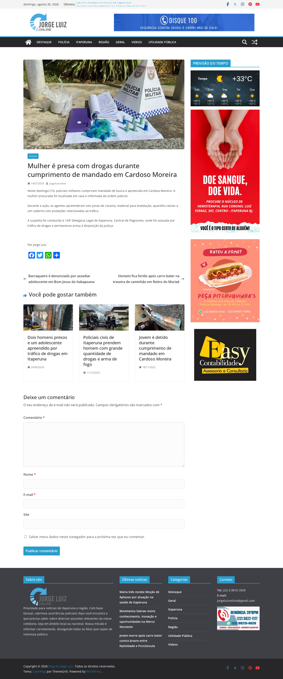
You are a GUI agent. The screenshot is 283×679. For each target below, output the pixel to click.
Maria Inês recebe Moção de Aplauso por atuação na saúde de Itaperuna (139, 597)
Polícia (63, 42)
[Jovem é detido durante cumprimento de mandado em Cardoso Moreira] (159, 307)
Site (26, 514)
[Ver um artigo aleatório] (255, 42)
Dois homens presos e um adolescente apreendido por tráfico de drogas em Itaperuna (48, 348)
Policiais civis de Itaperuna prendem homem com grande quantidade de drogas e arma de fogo (102, 351)
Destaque (44, 42)
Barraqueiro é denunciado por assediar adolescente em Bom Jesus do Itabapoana (61, 279)
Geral (120, 42)
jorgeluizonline (57, 183)
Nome (29, 474)
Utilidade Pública (162, 42)
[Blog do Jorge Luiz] (28, 42)
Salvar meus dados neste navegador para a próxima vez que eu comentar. (87, 536)
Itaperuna (84, 42)
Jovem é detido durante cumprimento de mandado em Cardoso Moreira (155, 348)
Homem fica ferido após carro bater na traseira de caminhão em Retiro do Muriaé (146, 279)
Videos (137, 42)
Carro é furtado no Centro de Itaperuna (103, 4)
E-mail (29, 494)
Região (104, 42)
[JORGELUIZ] (48, 590)
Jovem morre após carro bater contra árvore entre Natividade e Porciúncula (141, 641)
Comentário (34, 417)
